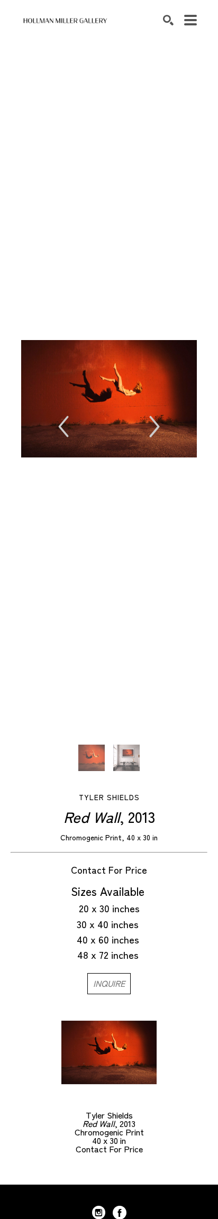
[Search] (168, 20)
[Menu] (190, 20)
